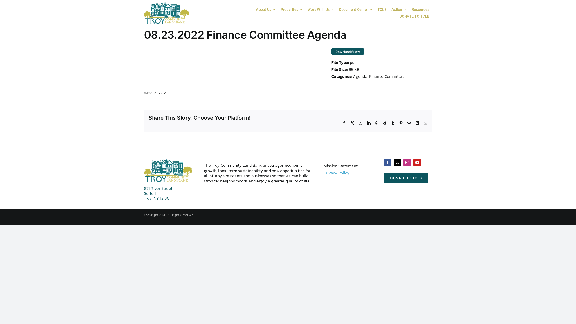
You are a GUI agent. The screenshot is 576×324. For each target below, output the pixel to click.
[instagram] (407, 162)
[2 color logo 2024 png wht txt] (166, 4)
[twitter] (397, 162)
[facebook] (387, 162)
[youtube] (417, 162)
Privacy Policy (337, 173)
